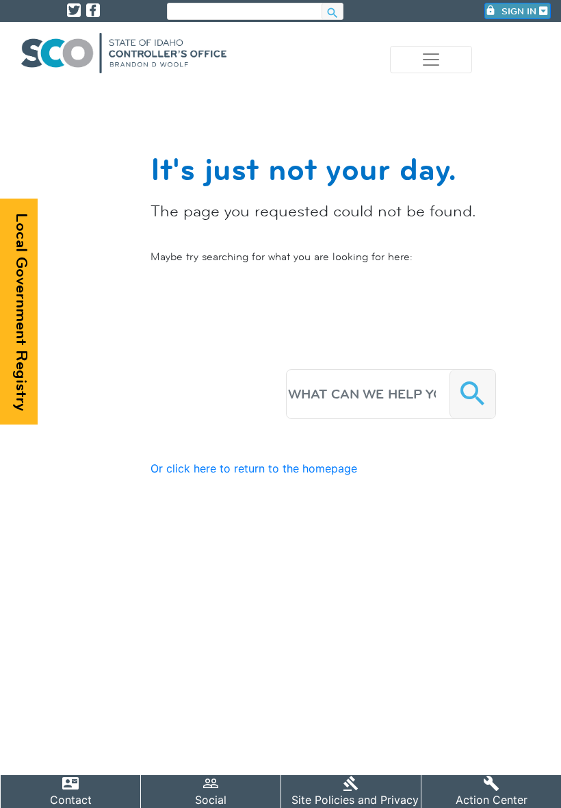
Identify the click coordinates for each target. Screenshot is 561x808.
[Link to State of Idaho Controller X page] (74, 10)
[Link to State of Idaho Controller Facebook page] (93, 10)
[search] (245, 12)
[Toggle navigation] (431, 59)
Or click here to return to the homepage (254, 468)
